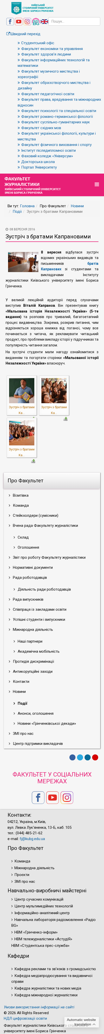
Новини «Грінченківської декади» (46, 723)
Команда (20, 505)
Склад (23, 537)
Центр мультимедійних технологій (43, 906)
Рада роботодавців (29, 577)
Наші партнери (29, 641)
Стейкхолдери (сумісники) (35, 515)
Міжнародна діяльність (32, 629)
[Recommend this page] (95, 757)
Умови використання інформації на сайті (39, 1007)
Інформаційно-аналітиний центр (42, 913)
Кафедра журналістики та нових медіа (47, 988)
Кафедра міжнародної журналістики (45, 995)
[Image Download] (65, 418)
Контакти (20, 681)
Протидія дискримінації (33, 661)
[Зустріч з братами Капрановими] (21, 390)
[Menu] (97, 184)
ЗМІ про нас (23, 733)
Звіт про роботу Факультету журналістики (49, 557)
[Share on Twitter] (80, 757)
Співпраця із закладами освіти (39, 609)
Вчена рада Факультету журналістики (45, 525)
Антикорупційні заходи (32, 671)
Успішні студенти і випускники (38, 619)
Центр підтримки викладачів (37, 743)
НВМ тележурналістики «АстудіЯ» (43, 939)
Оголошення (28, 547)
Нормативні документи (32, 567)
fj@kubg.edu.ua (32, 839)
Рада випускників (27, 599)
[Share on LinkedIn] (88, 757)
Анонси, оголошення (35, 713)
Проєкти (21, 874)
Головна (27, 206)
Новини (77, 206)
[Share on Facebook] (72, 757)
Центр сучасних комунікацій (38, 899)
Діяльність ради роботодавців (44, 589)
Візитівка (20, 495)
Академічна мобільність (38, 651)
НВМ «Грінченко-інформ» (36, 932)
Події (17, 211)
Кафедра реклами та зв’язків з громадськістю (55, 969)
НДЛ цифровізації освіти (25, 1018)
